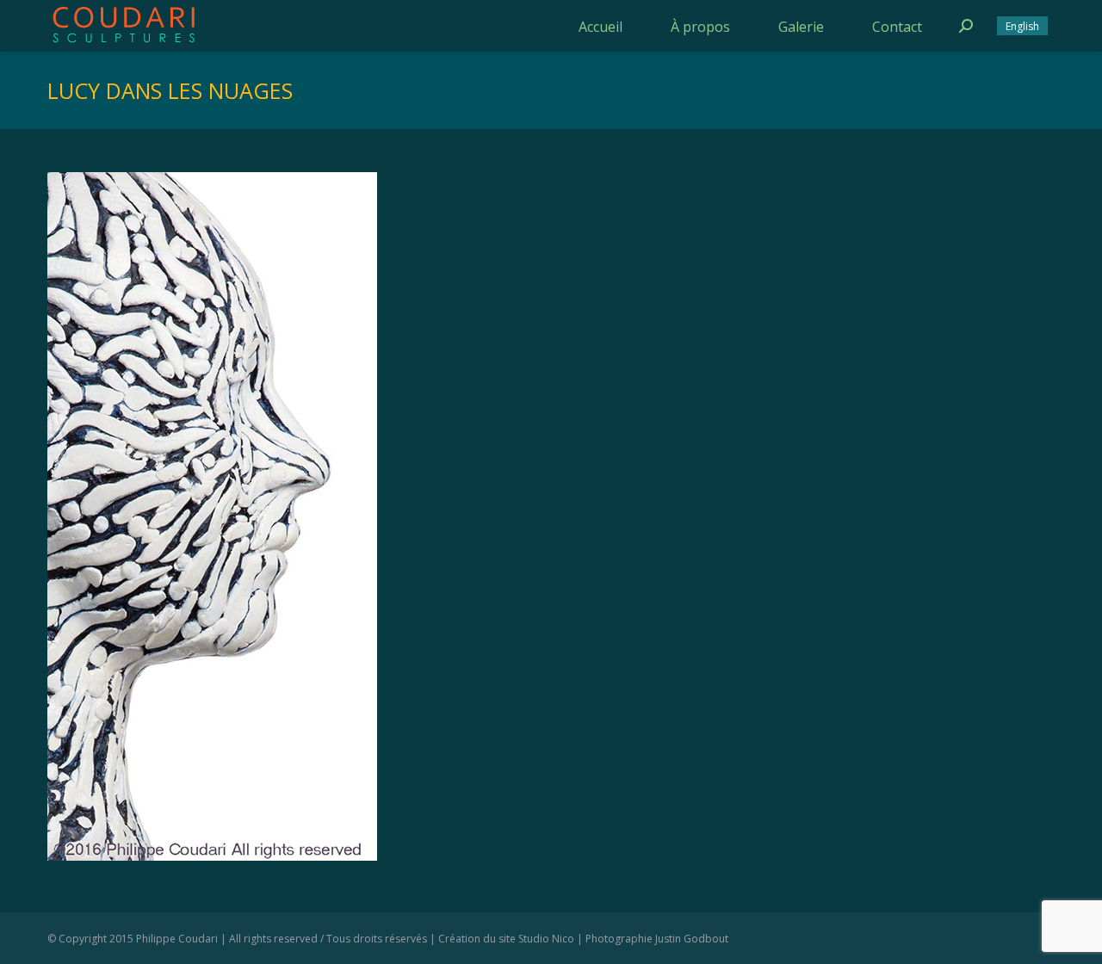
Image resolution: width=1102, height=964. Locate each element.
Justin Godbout (691, 938)
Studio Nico (546, 938)
